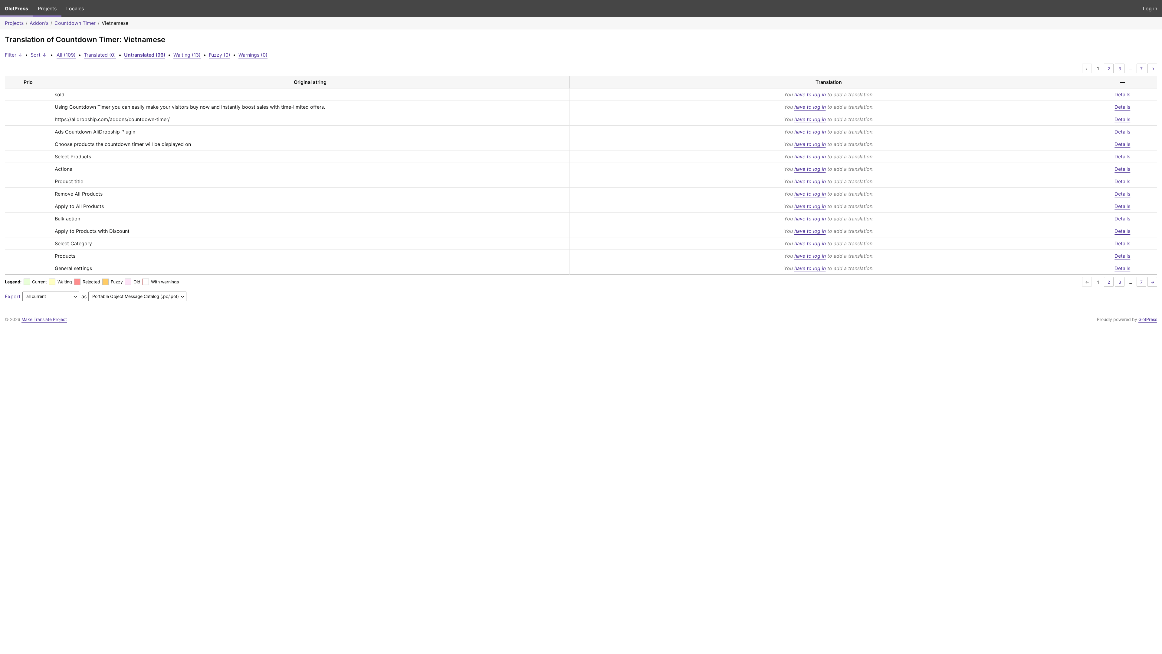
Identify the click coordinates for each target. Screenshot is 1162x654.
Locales (75, 8)
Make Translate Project (44, 319)
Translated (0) (100, 55)
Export (13, 296)
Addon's (39, 23)
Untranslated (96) (144, 55)
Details (1122, 94)
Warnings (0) (253, 55)
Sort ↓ (39, 55)
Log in (1150, 8)
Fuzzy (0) (219, 55)
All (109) (66, 55)
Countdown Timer (75, 23)
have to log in (810, 94)
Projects (47, 8)
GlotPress (16, 8)
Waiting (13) (187, 55)
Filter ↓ (13, 55)
